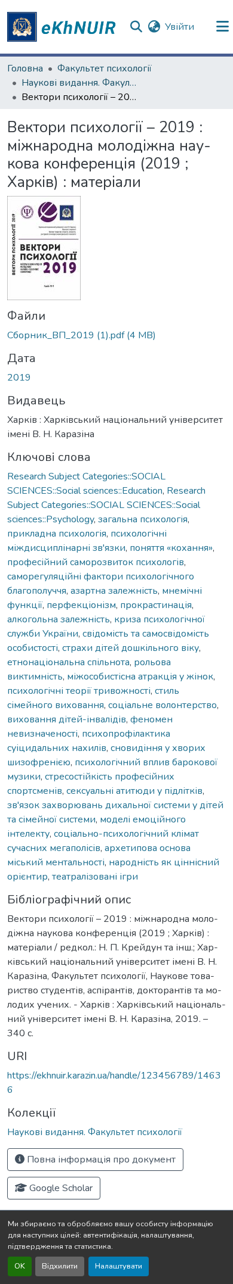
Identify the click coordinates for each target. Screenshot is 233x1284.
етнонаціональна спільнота (68, 662)
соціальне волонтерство (162, 705)
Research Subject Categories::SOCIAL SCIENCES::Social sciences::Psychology (106, 505)
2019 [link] (19, 377)
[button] (63, 27)
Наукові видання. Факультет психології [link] (81, 82)
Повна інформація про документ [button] (100, 1159)
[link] (116, 335)
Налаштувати (118, 1266)
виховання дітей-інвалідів (66, 719)
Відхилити (60, 1266)
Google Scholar (60, 1188)
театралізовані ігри (95, 876)
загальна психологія (143, 519)
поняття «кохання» (171, 547)
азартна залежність (114, 590)
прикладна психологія (56, 533)
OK (19, 1266)
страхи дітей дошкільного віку (130, 648)
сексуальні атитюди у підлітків (134, 790)
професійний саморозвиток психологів (95, 562)
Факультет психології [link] (104, 68)
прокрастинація (156, 605)
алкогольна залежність (58, 619)
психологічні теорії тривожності (79, 690)
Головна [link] (25, 68)
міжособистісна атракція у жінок (140, 676)
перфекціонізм (81, 605)
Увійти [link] (179, 26)
